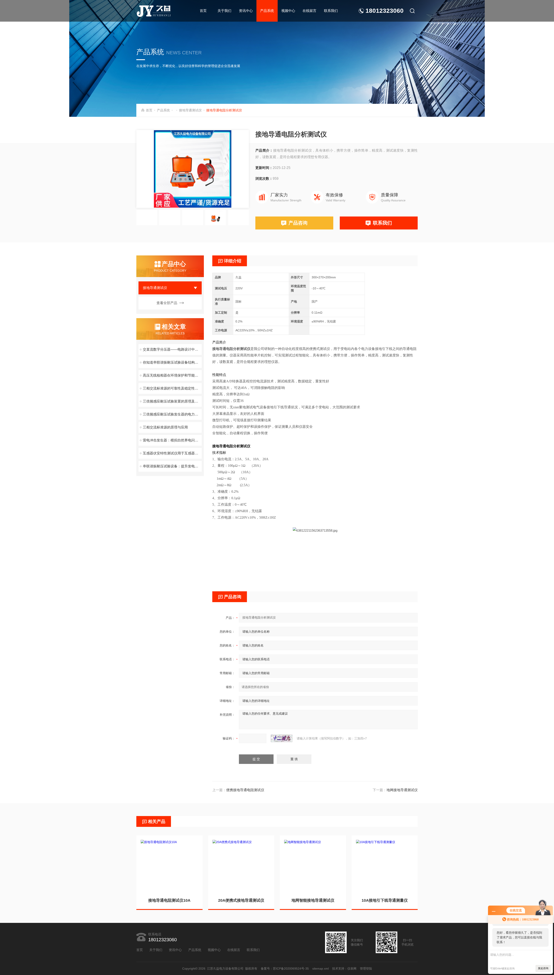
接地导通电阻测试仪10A (169, 900)
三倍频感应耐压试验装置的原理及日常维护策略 (172, 401)
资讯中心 (246, 11)
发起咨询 (543, 968)
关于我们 (224, 11)
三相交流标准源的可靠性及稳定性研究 (172, 388)
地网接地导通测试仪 (402, 790)
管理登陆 (366, 968)
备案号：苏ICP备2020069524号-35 (285, 968)
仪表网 (351, 968)
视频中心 (288, 11)
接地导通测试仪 (190, 110)
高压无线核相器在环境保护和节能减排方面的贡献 (172, 375)
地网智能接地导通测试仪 (312, 900)
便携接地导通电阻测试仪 (245, 790)
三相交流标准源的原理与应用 (165, 427)
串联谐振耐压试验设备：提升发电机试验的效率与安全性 (172, 466)
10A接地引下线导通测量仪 (385, 900)
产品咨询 (298, 223)
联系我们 (331, 11)
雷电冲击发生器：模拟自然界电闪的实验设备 (172, 440)
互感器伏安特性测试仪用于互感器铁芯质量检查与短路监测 (172, 453)
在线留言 (309, 11)
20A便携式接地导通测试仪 (241, 900)
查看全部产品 (166, 303)
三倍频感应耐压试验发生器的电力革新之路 (172, 414)
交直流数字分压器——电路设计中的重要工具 (172, 349)
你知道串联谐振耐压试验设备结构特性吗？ (172, 362)
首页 (203, 11)
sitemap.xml (320, 968)
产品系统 (267, 11)
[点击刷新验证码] (281, 738)
